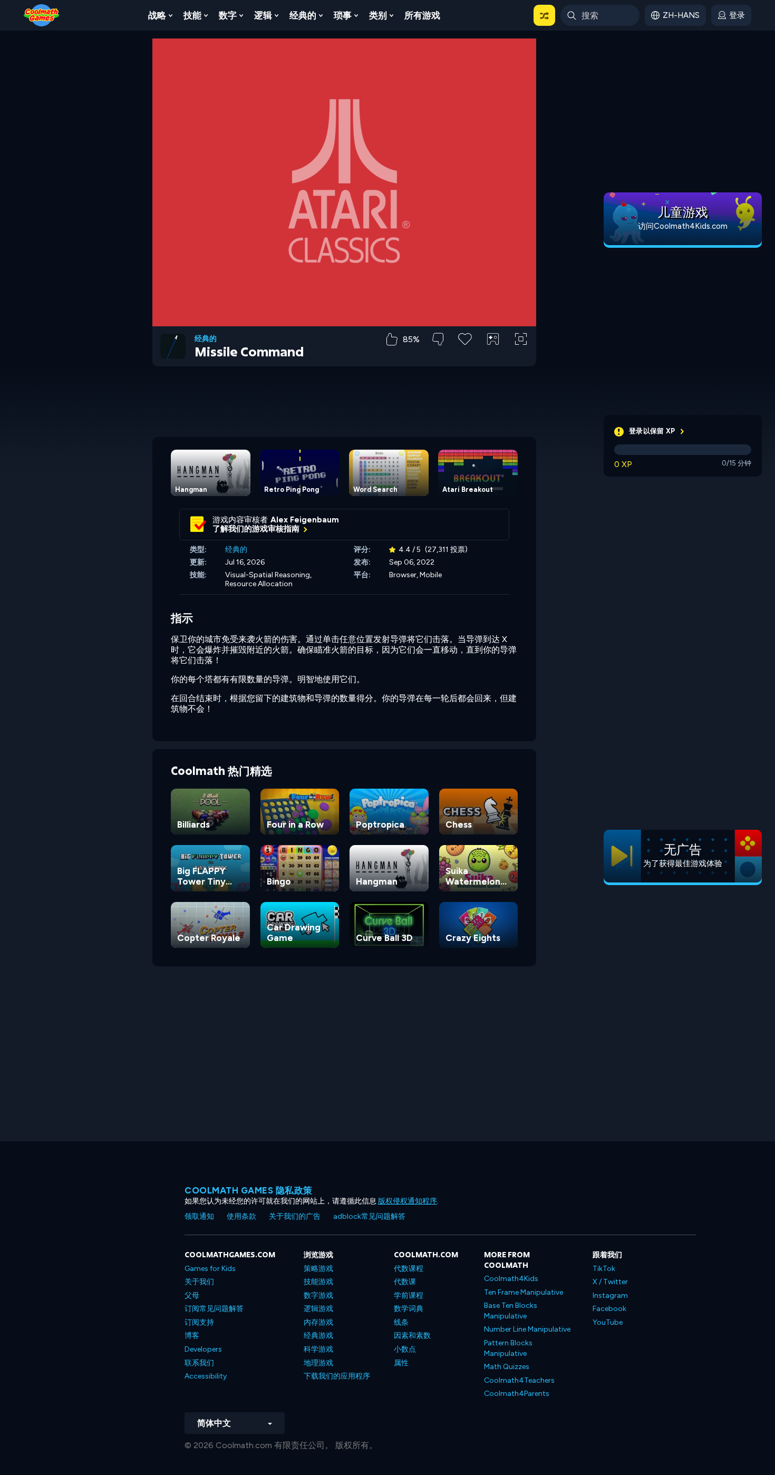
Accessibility (206, 1376)
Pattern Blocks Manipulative (508, 1348)
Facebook (609, 1308)
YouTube (608, 1322)
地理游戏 (318, 1362)
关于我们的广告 (295, 1216)
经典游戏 (318, 1335)
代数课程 (408, 1268)
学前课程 (408, 1295)
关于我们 (199, 1281)
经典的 (302, 15)
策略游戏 (318, 1268)
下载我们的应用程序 (337, 1376)
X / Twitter (610, 1281)
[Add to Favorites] (465, 338)
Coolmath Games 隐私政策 (249, 1190)
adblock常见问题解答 (369, 1216)
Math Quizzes (506, 1366)
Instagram (610, 1295)
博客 (192, 1335)
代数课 (405, 1281)
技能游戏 (318, 1281)
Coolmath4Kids (511, 1278)
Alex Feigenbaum (304, 520)
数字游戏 (318, 1295)
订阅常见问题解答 (214, 1308)
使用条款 (241, 1216)
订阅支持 (199, 1322)
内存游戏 (318, 1322)
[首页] (42, 14)
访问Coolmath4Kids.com (683, 226)
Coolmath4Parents (516, 1393)
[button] (544, 15)
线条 (401, 1322)
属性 (401, 1362)
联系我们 (199, 1362)
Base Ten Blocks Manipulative (510, 1311)
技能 (192, 15)
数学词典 (408, 1308)
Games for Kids (210, 1268)
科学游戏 (318, 1349)
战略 (157, 15)
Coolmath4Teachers (519, 1380)
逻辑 (263, 15)
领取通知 (199, 1216)
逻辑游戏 (318, 1308)
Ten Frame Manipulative (523, 1292)
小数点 (405, 1349)
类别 (378, 15)
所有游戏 (422, 15)
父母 (192, 1295)
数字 (228, 15)
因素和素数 (412, 1335)
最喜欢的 (465, 356)
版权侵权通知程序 (407, 1201)
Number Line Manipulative (527, 1329)
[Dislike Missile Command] (438, 339)
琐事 (343, 15)
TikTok (604, 1268)
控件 (493, 357)
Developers (203, 1349)
